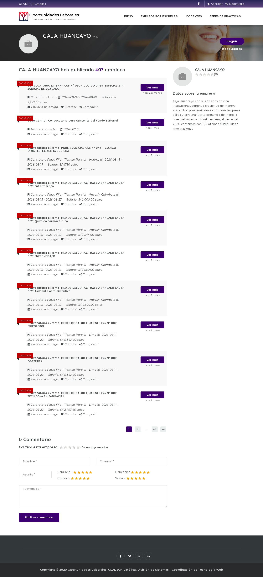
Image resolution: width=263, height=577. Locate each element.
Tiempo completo (43, 129)
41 (154, 429)
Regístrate (236, 4)
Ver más (152, 87)
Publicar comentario (39, 517)
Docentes (194, 16)
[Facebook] (120, 556)
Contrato (37, 97)
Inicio (128, 16)
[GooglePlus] (139, 556)
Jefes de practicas (225, 16)
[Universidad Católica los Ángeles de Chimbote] (49, 16)
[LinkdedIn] (148, 556)
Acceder (216, 4)
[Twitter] (130, 556)
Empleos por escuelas (159, 16)
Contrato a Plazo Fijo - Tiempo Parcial (58, 159)
